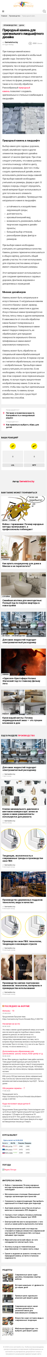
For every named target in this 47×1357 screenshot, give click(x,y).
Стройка (6, 596)
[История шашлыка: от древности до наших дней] (7, 1288)
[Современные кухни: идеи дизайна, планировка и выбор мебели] (7, 1278)
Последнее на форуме (17, 1006)
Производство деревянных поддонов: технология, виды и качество (22, 901)
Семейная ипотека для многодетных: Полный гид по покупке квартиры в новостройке (22, 603)
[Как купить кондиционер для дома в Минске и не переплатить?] (23, 548)
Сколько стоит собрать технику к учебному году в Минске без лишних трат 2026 (23, 1216)
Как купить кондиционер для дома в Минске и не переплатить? (21, 565)
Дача (4, 520)
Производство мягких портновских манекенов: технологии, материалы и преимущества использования (22, 985)
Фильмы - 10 (8, 1011)
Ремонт (5, 559)
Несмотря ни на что (11, 1024)
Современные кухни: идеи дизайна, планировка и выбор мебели (28, 1276)
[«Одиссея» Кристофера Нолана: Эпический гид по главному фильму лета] (23, 662)
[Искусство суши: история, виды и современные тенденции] (7, 1321)
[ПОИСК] (44, 11)
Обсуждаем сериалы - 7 (13, 1088)
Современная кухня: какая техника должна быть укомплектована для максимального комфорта (26, 1309)
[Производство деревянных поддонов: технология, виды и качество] (23, 884)
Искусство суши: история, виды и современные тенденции (29, 1319)
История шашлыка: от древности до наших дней (29, 1286)
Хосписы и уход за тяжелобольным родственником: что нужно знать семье (22, 1247)
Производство (18, 636)
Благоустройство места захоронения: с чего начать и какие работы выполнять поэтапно (24, 1222)
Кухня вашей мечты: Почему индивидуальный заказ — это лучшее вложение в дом (22, 720)
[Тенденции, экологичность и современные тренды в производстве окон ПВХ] (23, 840)
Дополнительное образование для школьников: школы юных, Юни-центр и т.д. (22, 1052)
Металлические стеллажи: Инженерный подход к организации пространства (22, 1195)
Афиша (5, 674)
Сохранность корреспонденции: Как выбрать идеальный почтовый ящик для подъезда (24, 1202)
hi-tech (6, 636)
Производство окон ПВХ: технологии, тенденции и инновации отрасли (22, 942)
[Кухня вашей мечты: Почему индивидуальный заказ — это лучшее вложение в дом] (23, 702)
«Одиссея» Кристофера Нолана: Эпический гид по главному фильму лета (21, 681)
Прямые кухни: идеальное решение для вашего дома (26, 1296)
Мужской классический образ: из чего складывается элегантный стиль (21, 1241)
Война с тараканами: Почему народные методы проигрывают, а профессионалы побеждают (23, 527)
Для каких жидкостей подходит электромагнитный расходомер (19, 641)
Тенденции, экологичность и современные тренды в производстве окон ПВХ (22, 858)
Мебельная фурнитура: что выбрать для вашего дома (26, 1329)
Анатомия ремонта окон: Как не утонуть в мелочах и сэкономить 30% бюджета (22, 1209)
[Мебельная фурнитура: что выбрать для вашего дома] (7, 1331)
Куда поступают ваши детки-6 (16, 1104)
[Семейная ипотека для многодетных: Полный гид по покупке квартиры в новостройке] (23, 585)
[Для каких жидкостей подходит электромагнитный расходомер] (23, 624)
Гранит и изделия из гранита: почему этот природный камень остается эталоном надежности (23, 1255)
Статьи (12, 520)
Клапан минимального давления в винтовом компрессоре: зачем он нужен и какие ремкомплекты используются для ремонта (20, 812)
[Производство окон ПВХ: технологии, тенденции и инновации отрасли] (23, 925)
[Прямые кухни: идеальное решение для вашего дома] (7, 1299)
